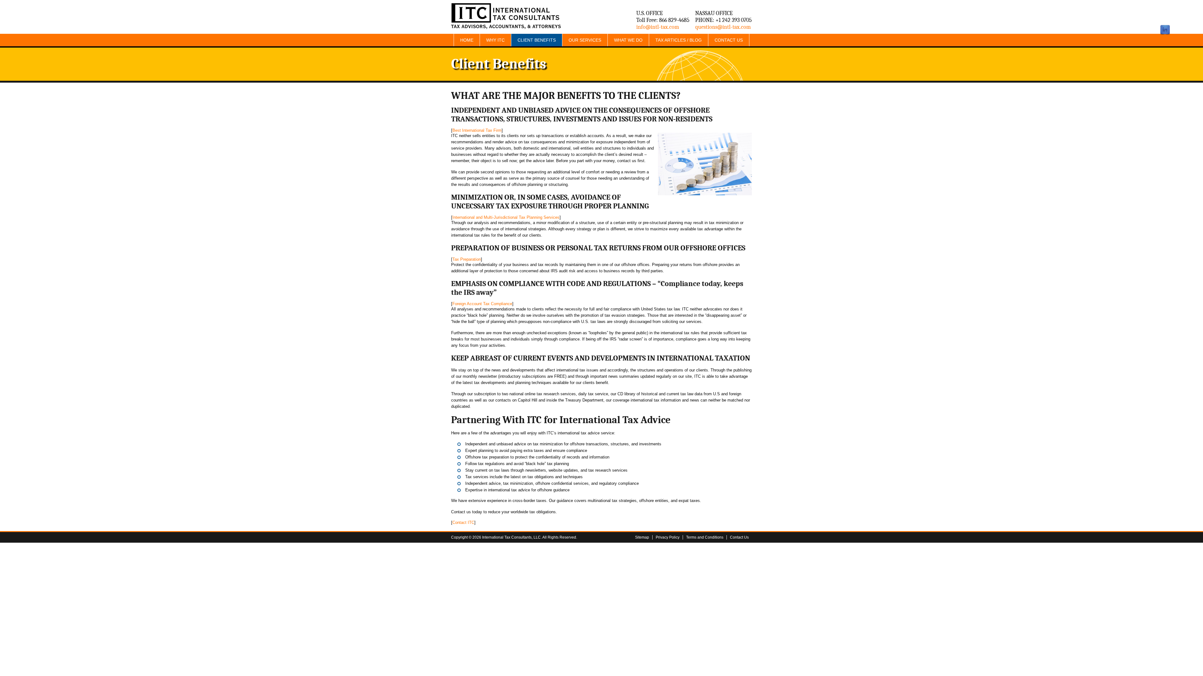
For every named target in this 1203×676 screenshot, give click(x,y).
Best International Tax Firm (477, 130)
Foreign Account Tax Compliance (482, 303)
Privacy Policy (668, 537)
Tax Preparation (466, 259)
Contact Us (729, 40)
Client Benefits (537, 40)
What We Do (628, 40)
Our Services (585, 40)
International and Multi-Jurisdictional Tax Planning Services (506, 217)
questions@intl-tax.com (723, 27)
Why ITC (495, 40)
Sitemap (642, 537)
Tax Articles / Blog (678, 40)
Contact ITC (463, 522)
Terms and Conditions (704, 537)
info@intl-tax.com (657, 27)
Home (466, 40)
